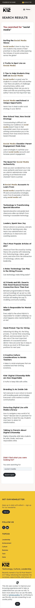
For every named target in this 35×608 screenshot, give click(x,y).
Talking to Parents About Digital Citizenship (14, 431)
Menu (26, 9)
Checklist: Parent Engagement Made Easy (17, 144)
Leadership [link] (6, 540)
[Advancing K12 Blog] (6, 9)
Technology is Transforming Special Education (16, 206)
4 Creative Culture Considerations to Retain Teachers (14, 357)
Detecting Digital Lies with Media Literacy (15, 408)
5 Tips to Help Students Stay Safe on (16, 74)
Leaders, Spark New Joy (14, 223)
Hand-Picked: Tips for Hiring (16, 328)
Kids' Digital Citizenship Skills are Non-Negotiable (16, 376)
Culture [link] (4, 547)
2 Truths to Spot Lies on (14, 64)
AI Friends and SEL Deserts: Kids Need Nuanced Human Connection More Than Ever (16, 284)
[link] (5, 564)
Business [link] (5, 550)
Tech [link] (3, 554)
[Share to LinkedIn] (7, 527)
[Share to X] (3, 527)
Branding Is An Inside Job (15, 389)
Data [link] (4, 557)
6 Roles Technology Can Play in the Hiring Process (16, 269)
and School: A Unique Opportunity (16, 101)
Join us (6, 512)
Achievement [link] (6, 543)
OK (17, 604)
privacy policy (14, 595)
